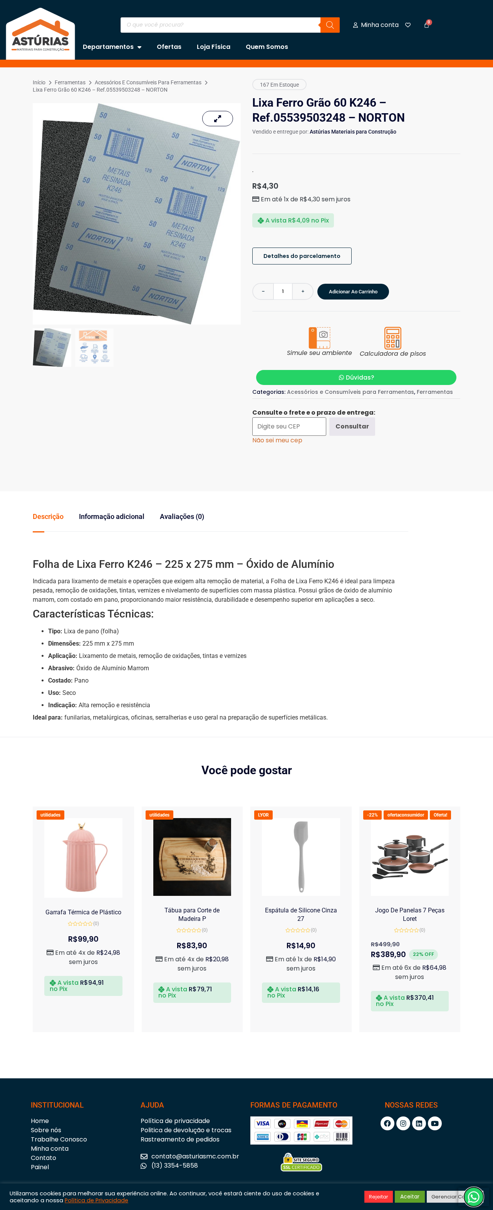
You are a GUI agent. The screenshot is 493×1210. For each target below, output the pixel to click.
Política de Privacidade (96, 1200)
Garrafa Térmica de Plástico (83, 912)
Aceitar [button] (409, 1196)
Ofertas (169, 46)
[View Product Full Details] (83, 895)
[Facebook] (387, 1123)
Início (39, 82)
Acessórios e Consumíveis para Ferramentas (148, 82)
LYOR (263, 815)
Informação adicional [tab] (111, 516)
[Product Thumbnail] (217, 118)
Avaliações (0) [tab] (182, 516)
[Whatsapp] (473, 1197)
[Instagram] (403, 1123)
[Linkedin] (419, 1123)
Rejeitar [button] (378, 1196)
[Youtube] (435, 1123)
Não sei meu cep (277, 440)
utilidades (50, 815)
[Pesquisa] (330, 25)
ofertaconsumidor (405, 815)
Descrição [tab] (48, 516)
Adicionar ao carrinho (353, 292)
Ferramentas (70, 82)
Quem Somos (267, 46)
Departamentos (108, 46)
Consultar (352, 426)
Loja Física (213, 46)
